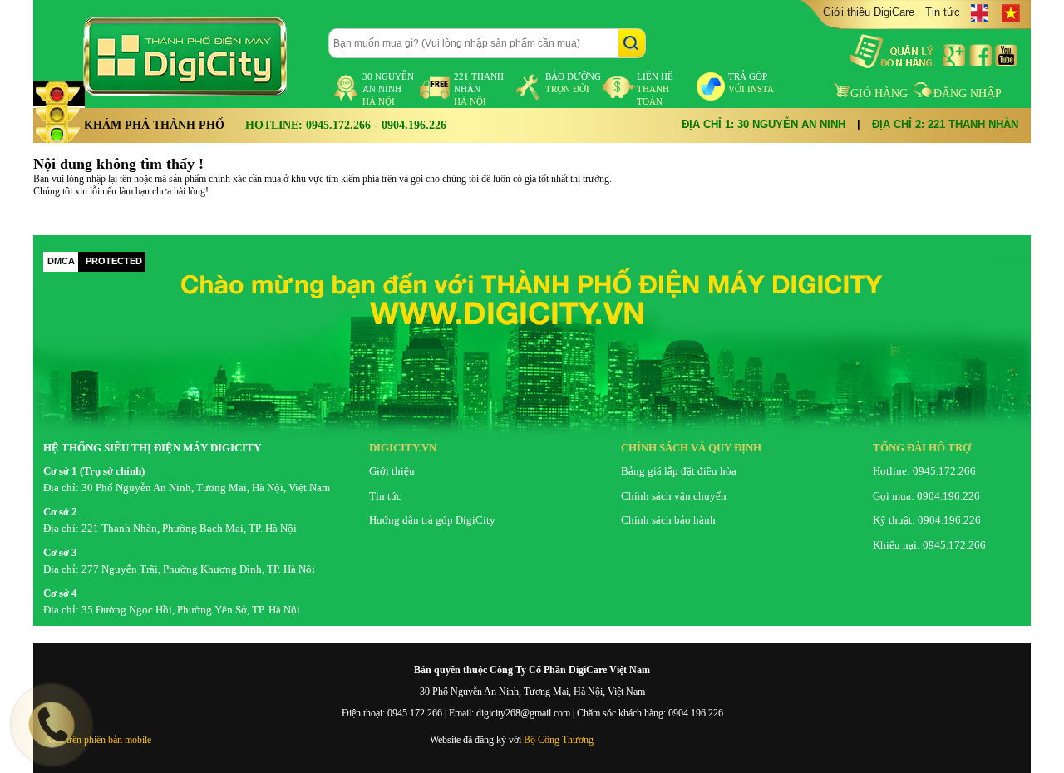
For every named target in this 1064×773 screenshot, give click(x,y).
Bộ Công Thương (559, 740)
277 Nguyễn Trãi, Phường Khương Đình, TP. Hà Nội (198, 569)
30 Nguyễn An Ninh (388, 88)
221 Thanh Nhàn (479, 88)
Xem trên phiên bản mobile (98, 740)
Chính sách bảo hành (668, 520)
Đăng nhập (967, 93)
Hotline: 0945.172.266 (924, 471)
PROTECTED (114, 261)
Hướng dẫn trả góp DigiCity (432, 520)
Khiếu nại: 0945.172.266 (929, 545)
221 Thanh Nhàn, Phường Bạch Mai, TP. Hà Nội (189, 528)
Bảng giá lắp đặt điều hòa (678, 471)
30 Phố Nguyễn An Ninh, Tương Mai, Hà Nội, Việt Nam (205, 487)
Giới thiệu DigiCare (868, 12)
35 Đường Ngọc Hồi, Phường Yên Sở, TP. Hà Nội (190, 609)
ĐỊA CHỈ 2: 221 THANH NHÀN (945, 124)
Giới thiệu (392, 471)
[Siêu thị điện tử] (199, 56)
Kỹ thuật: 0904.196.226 (927, 520)
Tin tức (942, 12)
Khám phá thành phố (154, 125)
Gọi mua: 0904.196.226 (926, 496)
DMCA (61, 261)
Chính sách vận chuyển (674, 496)
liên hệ (655, 88)
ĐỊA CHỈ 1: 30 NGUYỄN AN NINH (763, 124)
